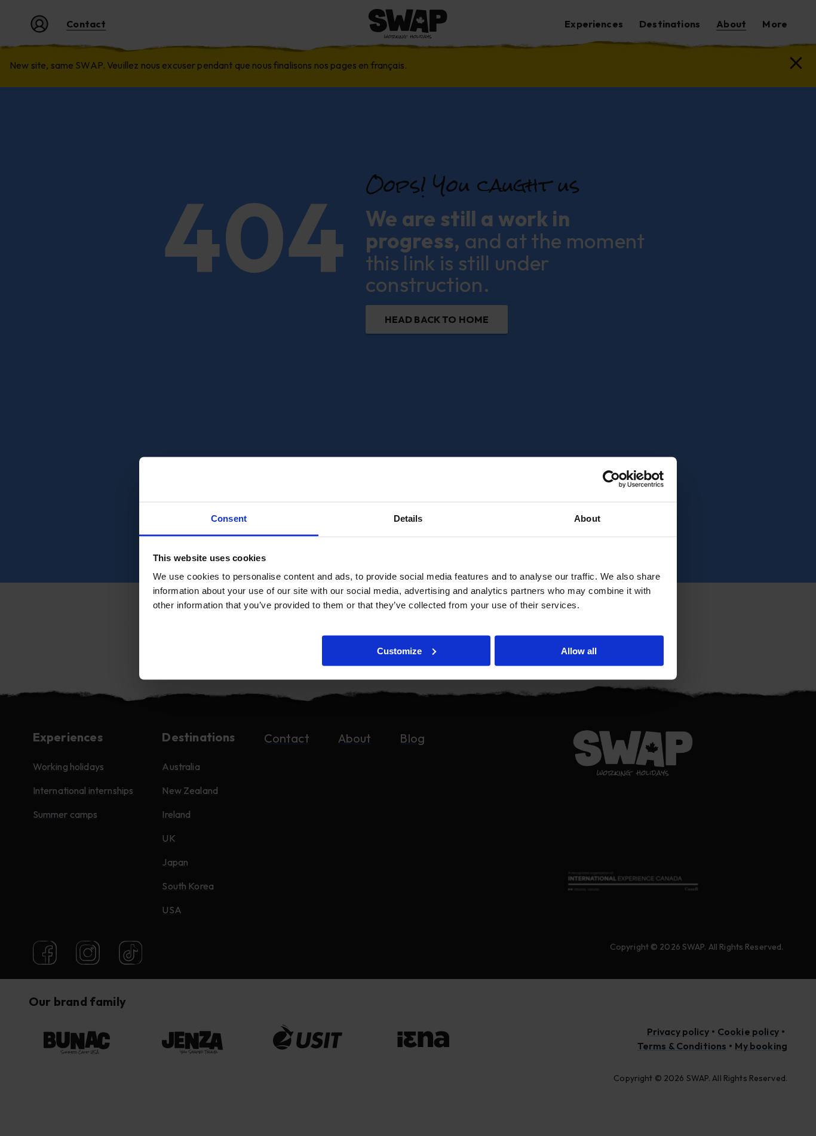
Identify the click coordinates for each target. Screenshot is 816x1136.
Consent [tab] (229, 518)
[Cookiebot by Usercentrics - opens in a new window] (611, 479)
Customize (399, 650)
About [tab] (587, 518)
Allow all (579, 650)
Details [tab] (408, 518)
